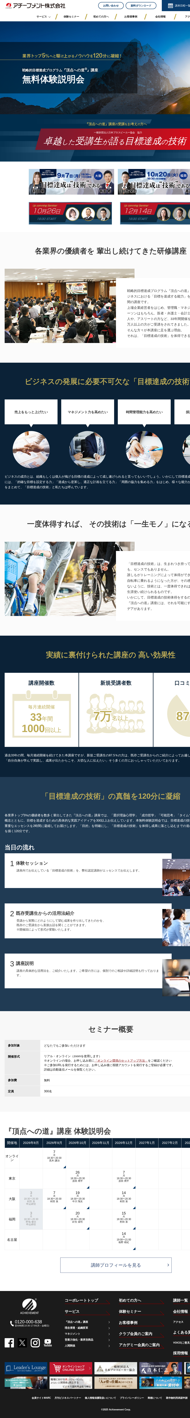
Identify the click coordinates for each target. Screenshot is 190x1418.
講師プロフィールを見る (116, 1265)
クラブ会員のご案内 (135, 1334)
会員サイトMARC (41, 1397)
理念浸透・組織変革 (76, 1327)
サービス (72, 1311)
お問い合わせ (111, 5)
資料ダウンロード (141, 5)
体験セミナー (130, 1311)
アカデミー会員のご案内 (139, 1345)
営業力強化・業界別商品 (79, 1339)
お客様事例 (128, 1323)
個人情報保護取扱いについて (100, 1397)
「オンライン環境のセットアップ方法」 (121, 1060)
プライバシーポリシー (132, 1397)
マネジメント (72, 1333)
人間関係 (70, 1345)
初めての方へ (130, 1300)
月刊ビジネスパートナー (68, 1397)
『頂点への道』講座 (76, 1321)
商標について (155, 1397)
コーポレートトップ (81, 1300)
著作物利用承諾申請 (177, 1397)
